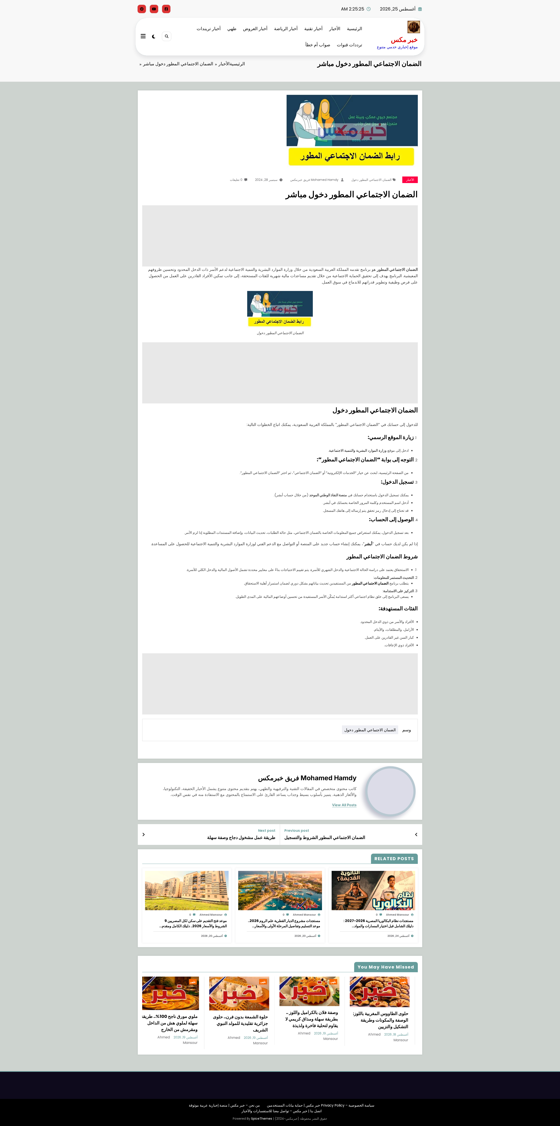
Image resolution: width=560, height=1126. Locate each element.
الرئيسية (354, 29)
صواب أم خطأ (317, 45)
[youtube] (154, 9)
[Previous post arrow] (416, 834)
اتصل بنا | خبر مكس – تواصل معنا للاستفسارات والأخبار (282, 1107)
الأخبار (334, 29)
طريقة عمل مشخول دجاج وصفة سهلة (241, 837)
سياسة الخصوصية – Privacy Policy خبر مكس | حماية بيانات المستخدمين (320, 1102)
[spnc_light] (153, 37)
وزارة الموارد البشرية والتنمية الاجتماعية (358, 450)
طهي (231, 29)
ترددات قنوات (349, 45)
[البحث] (166, 36)
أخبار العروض (255, 29)
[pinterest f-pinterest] (141, 9)
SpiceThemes (261, 1115)
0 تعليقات (236, 180)
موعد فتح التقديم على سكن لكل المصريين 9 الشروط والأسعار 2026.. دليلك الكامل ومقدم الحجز (194, 923)
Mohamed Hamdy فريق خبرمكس (314, 180)
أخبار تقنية (313, 29)
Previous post (296, 831)
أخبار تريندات (209, 29)
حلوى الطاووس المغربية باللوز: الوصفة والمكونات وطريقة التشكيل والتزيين (248, 1020)
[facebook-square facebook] (166, 9)
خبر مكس (404, 39)
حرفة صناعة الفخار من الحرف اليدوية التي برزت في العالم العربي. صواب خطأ (389, 1020)
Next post (266, 831)
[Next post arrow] (143, 834)
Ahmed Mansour (397, 915)
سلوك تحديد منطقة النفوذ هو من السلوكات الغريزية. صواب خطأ (319, 1024)
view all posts (344, 805)
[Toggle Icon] (144, 36)
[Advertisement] (286, 235)
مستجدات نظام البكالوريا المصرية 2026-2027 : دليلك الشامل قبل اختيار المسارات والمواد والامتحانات (378, 923)
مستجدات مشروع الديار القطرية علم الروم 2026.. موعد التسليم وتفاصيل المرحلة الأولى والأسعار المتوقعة (284, 923)
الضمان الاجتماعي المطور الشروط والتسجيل (324, 837)
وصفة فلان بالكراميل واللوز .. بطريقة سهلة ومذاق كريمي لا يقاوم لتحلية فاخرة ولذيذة (179, 1019)
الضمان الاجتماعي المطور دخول (371, 180)
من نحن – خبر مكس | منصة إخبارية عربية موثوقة (224, 1102)
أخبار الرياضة (286, 29)
